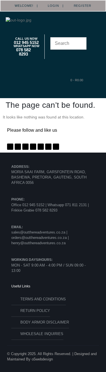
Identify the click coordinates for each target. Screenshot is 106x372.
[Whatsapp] (41, 147)
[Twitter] (18, 147)
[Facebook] (10, 147)
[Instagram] (33, 147)
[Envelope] (56, 147)
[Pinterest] (25, 147)
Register (80, 5)
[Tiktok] (48, 147)
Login (51, 5)
